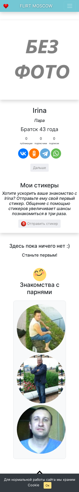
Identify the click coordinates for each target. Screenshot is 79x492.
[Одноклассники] (34, 153)
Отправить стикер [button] (42, 223)
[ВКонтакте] (23, 153)
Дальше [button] (39, 168)
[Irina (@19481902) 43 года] (39, 60)
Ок (48, 485)
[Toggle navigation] (70, 6)
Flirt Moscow (36, 5)
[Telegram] (45, 153)
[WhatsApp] (56, 153)
